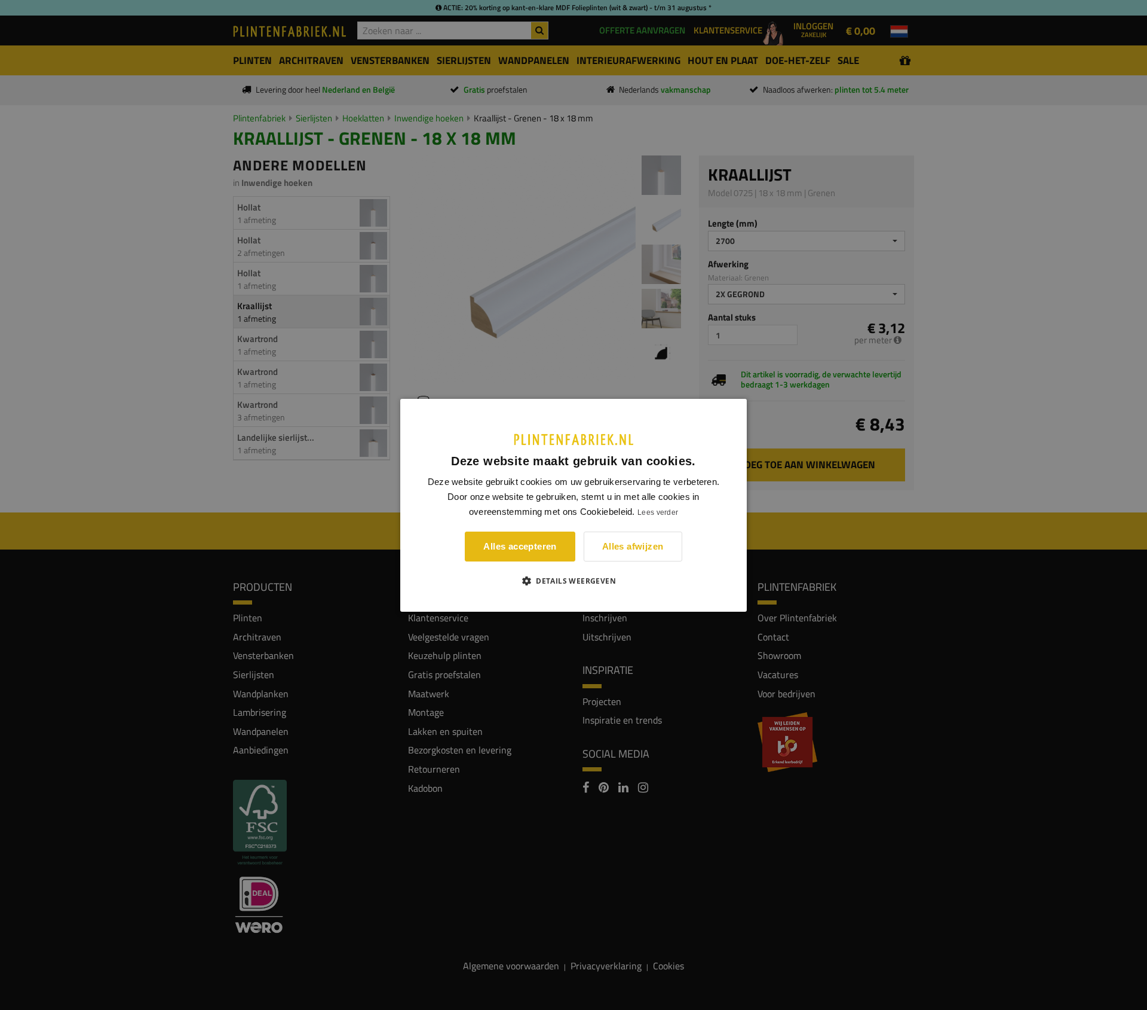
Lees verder (657, 512)
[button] (573, 580)
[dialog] (573, 504)
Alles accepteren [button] (519, 546)
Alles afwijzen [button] (633, 546)
